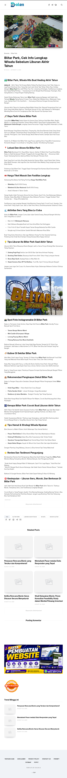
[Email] (20, 519)
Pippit (36, 762)
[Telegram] (52, 5)
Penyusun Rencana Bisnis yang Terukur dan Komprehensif (38, 706)
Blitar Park (14, 53)
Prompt (56, 759)
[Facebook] (49, 5)
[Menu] (5, 5)
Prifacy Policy (33, 759)
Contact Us (46, 759)
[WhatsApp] (13, 519)
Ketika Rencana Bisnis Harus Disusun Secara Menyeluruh (38, 729)
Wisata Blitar (54, 516)
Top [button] (34, 772)
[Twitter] (9, 519)
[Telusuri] (62, 5)
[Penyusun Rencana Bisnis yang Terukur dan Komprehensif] (18, 546)
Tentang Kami (9, 759)
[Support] (56, 5)
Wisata (12, 99)
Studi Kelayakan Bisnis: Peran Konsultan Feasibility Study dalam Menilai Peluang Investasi (49, 598)
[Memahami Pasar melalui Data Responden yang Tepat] (49, 546)
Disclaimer (21, 759)
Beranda (6, 53)
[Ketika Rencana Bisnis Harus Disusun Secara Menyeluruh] (18, 582)
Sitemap (28, 762)
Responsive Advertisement (34, 504)
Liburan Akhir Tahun (30, 516)
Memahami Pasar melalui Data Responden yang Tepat (36, 717)
